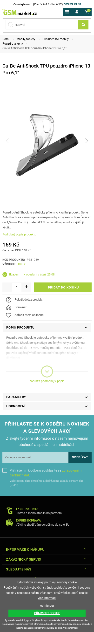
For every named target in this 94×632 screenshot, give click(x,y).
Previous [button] (7, 140)
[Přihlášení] (77, 12)
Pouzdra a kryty (12, 43)
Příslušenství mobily (55, 39)
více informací (47, 598)
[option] (47, 141)
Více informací (70, 627)
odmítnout (47, 605)
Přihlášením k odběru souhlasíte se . (45, 472)
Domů (6, 39)
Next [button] (87, 140)
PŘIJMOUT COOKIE (47, 613)
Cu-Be (22, 264)
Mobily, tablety (26, 39)
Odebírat (80, 457)
